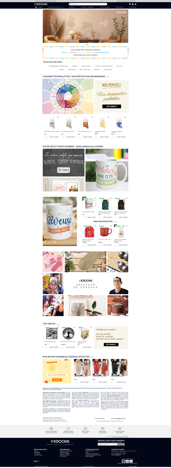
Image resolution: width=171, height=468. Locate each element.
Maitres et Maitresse (87, 7)
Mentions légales (90, 456)
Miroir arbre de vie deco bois (68, 341)
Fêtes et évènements (53, 306)
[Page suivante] (126, 26)
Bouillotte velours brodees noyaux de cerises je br (120, 212)
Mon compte (63, 456)
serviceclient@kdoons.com (118, 418)
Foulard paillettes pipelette (117, 376)
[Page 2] (84, 44)
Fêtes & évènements (86, 66)
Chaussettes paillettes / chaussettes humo (58, 66)
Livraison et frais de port (66, 451)
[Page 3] (85, 44)
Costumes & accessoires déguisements (103, 66)
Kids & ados (119, 66)
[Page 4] (86, 44)
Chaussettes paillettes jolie (67, 131)
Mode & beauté (71, 69)
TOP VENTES (51, 324)
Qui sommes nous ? (90, 451)
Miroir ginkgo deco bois (50, 341)
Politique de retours (64, 455)
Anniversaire (74, 66)
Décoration (61, 69)
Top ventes (132, 7)
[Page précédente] (44, 26)
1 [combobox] (45, 136)
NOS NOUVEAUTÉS (105, 221)
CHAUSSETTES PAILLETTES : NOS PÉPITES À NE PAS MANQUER (76, 76)
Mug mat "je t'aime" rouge (104, 239)
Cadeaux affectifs (108, 69)
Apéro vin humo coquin (85, 69)
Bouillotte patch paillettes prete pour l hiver (120, 240)
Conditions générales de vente (93, 455)
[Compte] (135, 4)
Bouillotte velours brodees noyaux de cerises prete (104, 212)
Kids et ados (118, 306)
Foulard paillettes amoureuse (99, 376)
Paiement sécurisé (64, 452)
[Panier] (133, 4)
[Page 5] (88, 44)
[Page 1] (82, 44)
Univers (40, 7)
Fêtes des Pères (105, 7)
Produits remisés (38, 455)
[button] (47, 137)
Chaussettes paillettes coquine (51, 131)
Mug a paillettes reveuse (88, 211)
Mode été (72, 7)
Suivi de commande (65, 453)
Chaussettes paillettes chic (84, 131)
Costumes (118, 284)
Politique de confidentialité (92, 453)
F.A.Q (87, 452)
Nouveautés (119, 7)
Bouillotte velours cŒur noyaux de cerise (88, 240)
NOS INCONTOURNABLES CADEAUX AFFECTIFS (68, 357)
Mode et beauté (85, 262)
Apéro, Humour (118, 262)
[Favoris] (130, 4)
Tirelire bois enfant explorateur (82, 342)
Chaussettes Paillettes (56, 7)
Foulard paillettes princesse (80, 376)
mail (124, 453)
